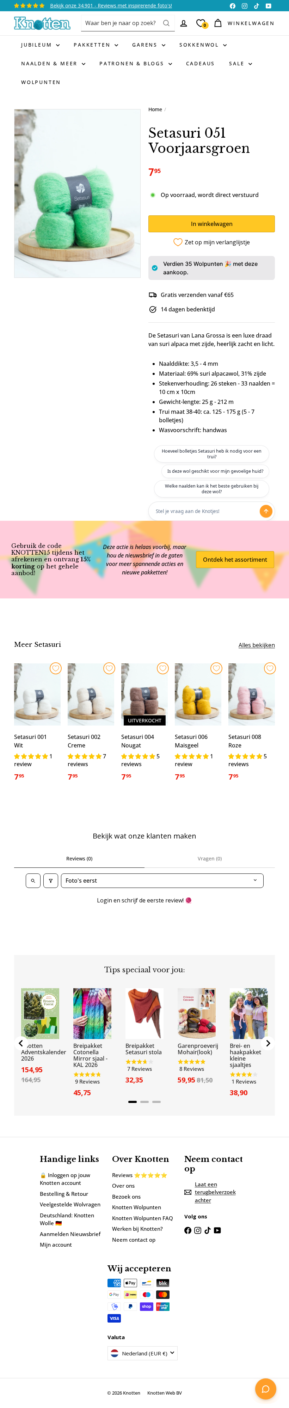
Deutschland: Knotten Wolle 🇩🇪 (67, 1219)
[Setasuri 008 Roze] (251, 726)
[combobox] (128, 23)
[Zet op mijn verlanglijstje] (55, 668)
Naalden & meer (50, 63)
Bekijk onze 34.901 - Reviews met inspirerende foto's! (111, 5)
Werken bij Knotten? (137, 1228)
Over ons (123, 1185)
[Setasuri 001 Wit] (37, 726)
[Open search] (33, 880)
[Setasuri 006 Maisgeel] (198, 726)
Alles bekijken (257, 645)
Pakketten (93, 44)
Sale (238, 63)
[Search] (166, 23)
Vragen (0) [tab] (210, 858)
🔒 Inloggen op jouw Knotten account (65, 1179)
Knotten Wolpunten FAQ (142, 1218)
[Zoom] (77, 193)
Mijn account (56, 1244)
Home (155, 109)
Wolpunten (41, 82)
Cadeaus (200, 63)
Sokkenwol (200, 44)
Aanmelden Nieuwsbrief (70, 1233)
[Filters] (50, 880)
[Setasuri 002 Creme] (91, 726)
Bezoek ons (126, 1196)
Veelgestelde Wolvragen (70, 1204)
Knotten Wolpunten (136, 1207)
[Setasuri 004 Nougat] (144, 726)
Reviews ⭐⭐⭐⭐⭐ (139, 1175)
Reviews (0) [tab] (79, 858)
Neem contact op (133, 1239)
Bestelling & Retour (64, 1193)
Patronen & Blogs (133, 63)
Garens (146, 44)
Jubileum (37, 44)
